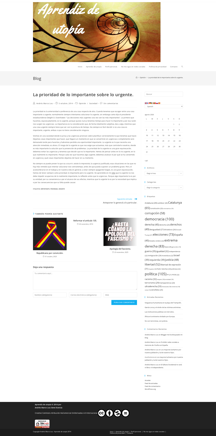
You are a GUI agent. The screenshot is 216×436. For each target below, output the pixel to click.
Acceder (148, 380)
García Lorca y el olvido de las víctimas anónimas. (163, 307)
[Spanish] (159, 103)
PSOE (175, 275)
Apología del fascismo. (120, 248)
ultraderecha (153, 286)
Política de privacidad (117, 433)
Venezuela (166, 287)
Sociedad (93, 103)
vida (113, 173)
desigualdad (157, 229)
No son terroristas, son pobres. (156, 321)
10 (147, 135)
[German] (150, 103)
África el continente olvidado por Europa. (160, 316)
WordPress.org (150, 389)
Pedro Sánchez (164, 269)
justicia (172, 259)
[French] (148, 103)
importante (45, 189)
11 (152, 135)
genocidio (176, 247)
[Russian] (157, 103)
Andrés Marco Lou (44, 103)
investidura (167, 255)
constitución (156, 208)
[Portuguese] (155, 103)
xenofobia (157, 290)
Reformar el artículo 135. (85, 220)
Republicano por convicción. (49, 253)
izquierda (157, 259)
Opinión (82, 103)
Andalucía (151, 203)
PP (169, 275)
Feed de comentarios (152, 386)
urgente (61, 189)
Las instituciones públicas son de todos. (159, 312)
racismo (151, 279)
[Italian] (153, 103)
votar (148, 290)
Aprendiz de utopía (43, 404)
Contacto (130, 433)
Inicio (112, 432)
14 (169, 135)
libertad (152, 264)
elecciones (163, 234)
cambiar (162, 203)
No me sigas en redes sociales (154, 432)
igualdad (162, 251)
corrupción (155, 213)
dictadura (170, 229)
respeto (161, 279)
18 (152, 141)
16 (179, 135)
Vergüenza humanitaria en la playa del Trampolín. (163, 303)
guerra (150, 251)
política (155, 273)
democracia (159, 219)
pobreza (175, 269)
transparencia (167, 283)
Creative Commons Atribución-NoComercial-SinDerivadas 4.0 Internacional (66, 413)
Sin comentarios (111, 103)
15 (174, 135)
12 (158, 135)
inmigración (154, 255)
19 (158, 141)
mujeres (152, 269)
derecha (152, 224)
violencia (176, 287)
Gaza (168, 247)
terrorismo (152, 282)
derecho (164, 225)
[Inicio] (136, 77)
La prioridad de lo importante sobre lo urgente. (165, 77)
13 (163, 135)
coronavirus (168, 208)
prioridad (54, 189)
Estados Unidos (156, 241)
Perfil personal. (136, 432)
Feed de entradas (151, 383)
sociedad (169, 279)
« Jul (146, 160)
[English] (146, 103)
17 (147, 141)
